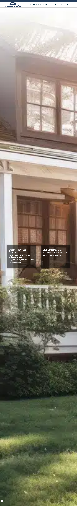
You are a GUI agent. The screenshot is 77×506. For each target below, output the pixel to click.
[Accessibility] (2, 501)
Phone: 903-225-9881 (9, 0)
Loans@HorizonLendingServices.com (65, 0)
